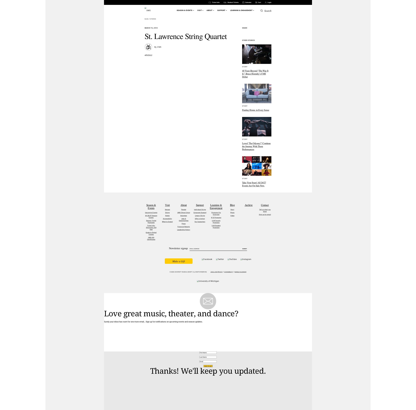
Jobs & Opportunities (183, 220)
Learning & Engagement (241, 10)
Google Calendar (240, 272)
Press (184, 224)
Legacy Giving (200, 216)
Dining (167, 213)
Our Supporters (200, 222)
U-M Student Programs (216, 226)
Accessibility (167, 219)
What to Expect (167, 222)
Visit (199, 10)
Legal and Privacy (216, 272)
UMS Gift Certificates (151, 238)
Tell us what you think (265, 210)
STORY (244, 67)
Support (221, 10)
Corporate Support (199, 213)
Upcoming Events (151, 213)
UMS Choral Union (183, 213)
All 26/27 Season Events (151, 217)
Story (232, 210)
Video (232, 216)
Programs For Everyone (216, 214)
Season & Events (184, 10)
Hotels (167, 216)
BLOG (146, 19)
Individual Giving (200, 210)
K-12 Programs (216, 218)
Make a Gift (178, 261)
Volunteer (183, 216)
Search (267, 10)
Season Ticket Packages (151, 222)
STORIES (153, 19)
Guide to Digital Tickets (151, 233)
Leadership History (183, 230)
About (209, 10)
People (183, 210)
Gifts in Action (200, 219)
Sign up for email (265, 215)
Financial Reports (183, 227)
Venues (167, 210)
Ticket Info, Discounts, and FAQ (151, 227)
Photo (232, 213)
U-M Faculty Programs (216, 222)
